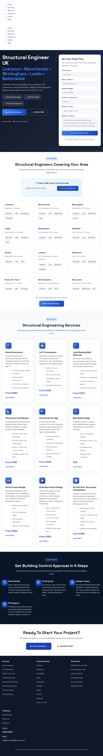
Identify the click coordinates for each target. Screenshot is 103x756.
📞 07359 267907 (37, 112)
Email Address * (68, 79)
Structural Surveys (8, 690)
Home (10, 5)
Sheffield (39, 686)
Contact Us (11, 14)
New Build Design (7, 694)
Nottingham (40, 682)
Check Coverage (67, 188)
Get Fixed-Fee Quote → (14, 112)
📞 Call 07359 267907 (65, 646)
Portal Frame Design (8, 678)
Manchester (40, 669)
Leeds (38, 678)
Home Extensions (8, 665)
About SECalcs (7, 715)
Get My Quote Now (80, 133)
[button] (25, 25)
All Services (6, 723)
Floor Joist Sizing (76, 682)
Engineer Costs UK (77, 673)
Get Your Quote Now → (39, 646)
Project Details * (69, 116)
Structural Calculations (9, 686)
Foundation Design (77, 678)
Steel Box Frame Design (10, 682)
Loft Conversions (7, 669)
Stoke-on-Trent (42, 702)
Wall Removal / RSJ (8, 673)
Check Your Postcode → (51, 304)
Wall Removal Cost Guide (79, 665)
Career (10, 17)
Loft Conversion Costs (78, 669)
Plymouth (40, 698)
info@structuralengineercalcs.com (13, 740)
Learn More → (10, 397)
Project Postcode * (70, 98)
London (39, 694)
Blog (9, 20)
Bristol (39, 690)
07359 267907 (7, 732)
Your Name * (67, 70)
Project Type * (68, 107)
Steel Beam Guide (77, 686)
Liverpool (40, 665)
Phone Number (67, 89)
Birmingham (40, 673)
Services (11, 8)
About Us (11, 11)
